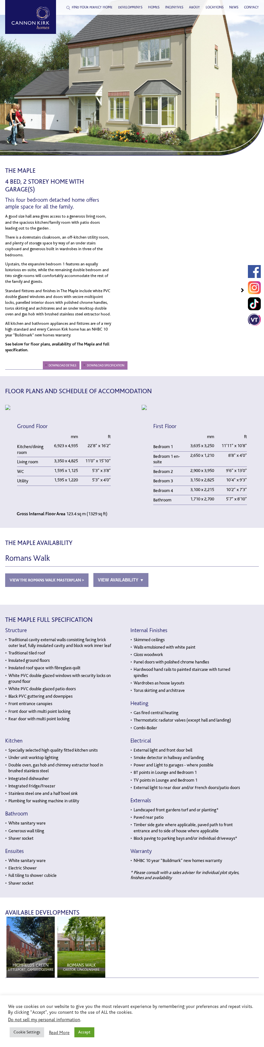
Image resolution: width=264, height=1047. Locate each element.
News (233, 7)
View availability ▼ (121, 580)
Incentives (174, 7)
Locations (214, 7)
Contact (251, 7)
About (194, 7)
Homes (153, 7)
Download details (62, 365)
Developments (130, 7)
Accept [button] (84, 1032)
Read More (59, 1032)
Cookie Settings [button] (27, 1032)
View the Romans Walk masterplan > (47, 580)
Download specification (105, 365)
